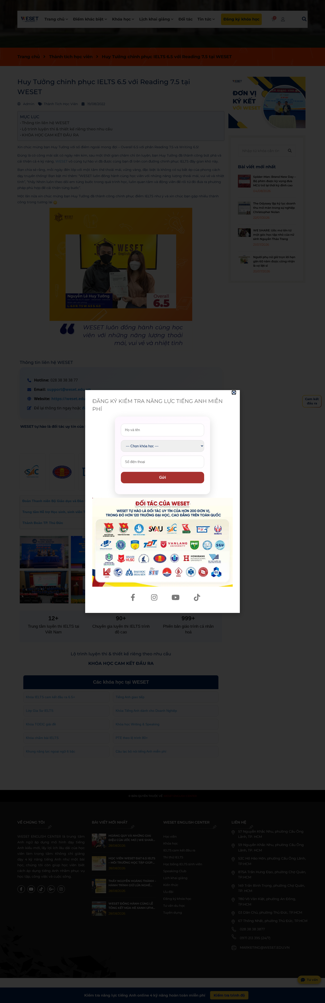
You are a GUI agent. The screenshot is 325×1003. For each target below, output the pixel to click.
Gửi (162, 477)
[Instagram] (154, 597)
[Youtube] (175, 597)
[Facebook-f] (133, 597)
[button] (233, 392)
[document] (162, 501)
